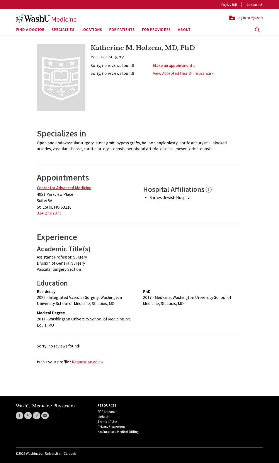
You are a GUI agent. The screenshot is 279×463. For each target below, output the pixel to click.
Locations (92, 30)
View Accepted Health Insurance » (183, 73)
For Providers (156, 30)
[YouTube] (45, 415)
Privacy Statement (111, 426)
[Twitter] (28, 415)
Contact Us (255, 4)
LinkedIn (103, 416)
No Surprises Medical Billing (118, 431)
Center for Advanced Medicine (64, 187)
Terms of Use (107, 421)
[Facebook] (19, 415)
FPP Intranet (107, 411)
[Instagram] (36, 415)
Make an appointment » (174, 65)
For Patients (122, 30)
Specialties (63, 30)
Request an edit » (87, 361)
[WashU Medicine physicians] (46, 18)
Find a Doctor (30, 30)
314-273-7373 (49, 213)
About (184, 30)
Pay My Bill (229, 4)
